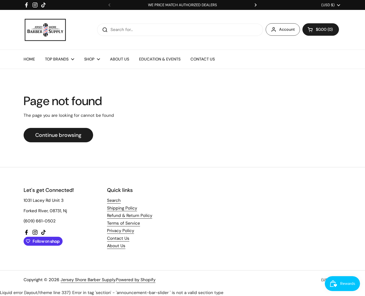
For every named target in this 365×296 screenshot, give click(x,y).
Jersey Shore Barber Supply (88, 279)
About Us (116, 245)
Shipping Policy (122, 208)
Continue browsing (58, 135)
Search (114, 200)
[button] (320, 29)
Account (287, 29)
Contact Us (118, 238)
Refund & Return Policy (129, 215)
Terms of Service (123, 223)
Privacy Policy (120, 230)
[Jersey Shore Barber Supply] (45, 29)
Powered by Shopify (135, 279)
